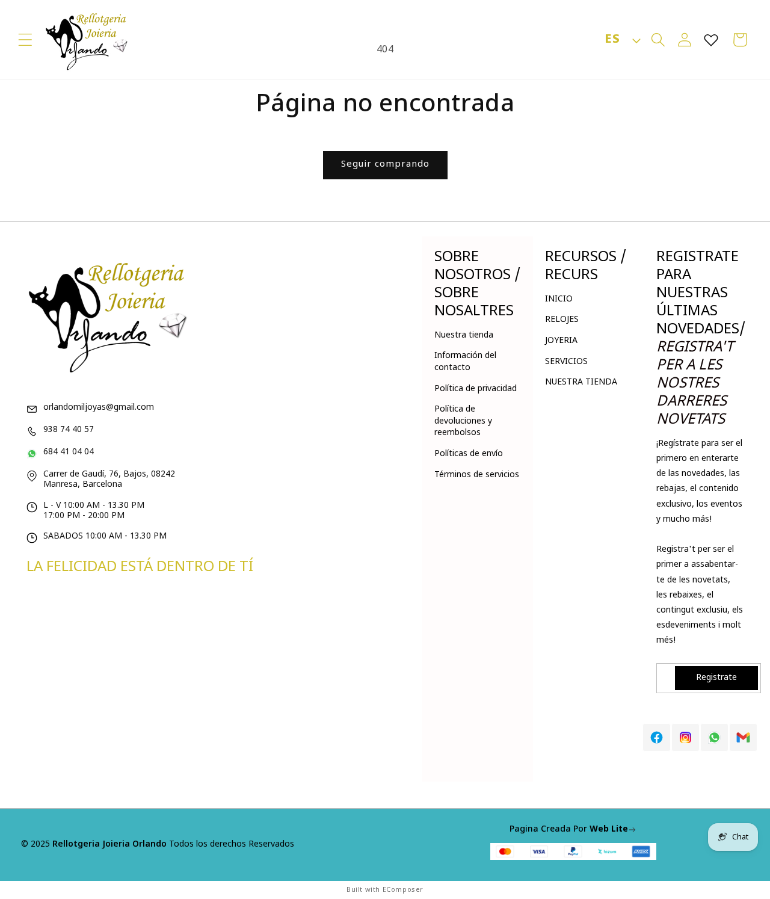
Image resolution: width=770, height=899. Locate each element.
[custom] (656, 737)
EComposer (403, 890)
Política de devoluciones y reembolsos (463, 421)
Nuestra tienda (463, 335)
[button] (25, 39)
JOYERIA (561, 341)
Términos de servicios (476, 475)
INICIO (559, 299)
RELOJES (562, 320)
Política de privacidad (475, 389)
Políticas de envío (468, 454)
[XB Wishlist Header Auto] (711, 39)
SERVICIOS (566, 362)
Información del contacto (465, 362)
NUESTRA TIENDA (581, 382)
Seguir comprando (385, 164)
